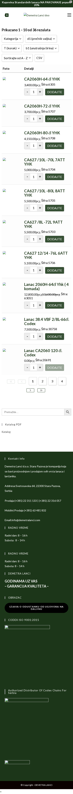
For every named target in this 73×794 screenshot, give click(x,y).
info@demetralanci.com (26, 520)
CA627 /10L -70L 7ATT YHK (44, 161)
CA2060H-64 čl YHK (42, 79)
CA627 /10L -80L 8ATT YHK (44, 192)
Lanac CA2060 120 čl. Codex (43, 352)
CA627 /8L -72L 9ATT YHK (43, 224)
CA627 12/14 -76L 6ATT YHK (46, 255)
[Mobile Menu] (69, 15)
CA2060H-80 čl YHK (42, 132)
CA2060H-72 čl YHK (42, 106)
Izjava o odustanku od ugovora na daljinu (36, 607)
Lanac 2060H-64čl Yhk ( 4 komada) (46, 286)
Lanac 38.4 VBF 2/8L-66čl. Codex (46, 321)
